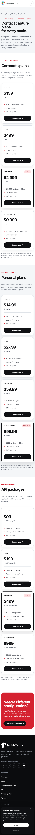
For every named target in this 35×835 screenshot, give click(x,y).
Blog (3, 781)
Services (4, 777)
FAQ (2, 790)
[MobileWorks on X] (3, 765)
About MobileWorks (8, 785)
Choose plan (17, 118)
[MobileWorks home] (9, 3)
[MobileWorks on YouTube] (24, 765)
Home (3, 14)
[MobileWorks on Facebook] (9, 765)
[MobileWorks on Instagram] (19, 765)
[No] (30, 809)
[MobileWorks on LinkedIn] (14, 765)
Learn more (16, 830)
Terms (3, 798)
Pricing (8, 14)
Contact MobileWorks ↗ (15, 723)
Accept (16, 825)
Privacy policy (6, 794)
